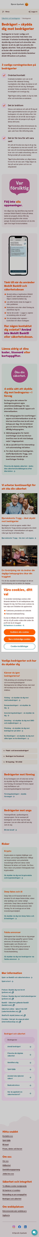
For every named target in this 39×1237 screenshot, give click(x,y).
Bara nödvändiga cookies (19, 639)
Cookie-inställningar (19, 646)
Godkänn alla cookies (19, 632)
